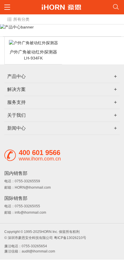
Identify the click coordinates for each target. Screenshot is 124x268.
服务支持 (16, 102)
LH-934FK (33, 58)
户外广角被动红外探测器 (33, 51)
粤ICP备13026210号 (70, 238)
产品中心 (16, 76)
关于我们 (16, 115)
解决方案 (16, 89)
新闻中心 (16, 128)
